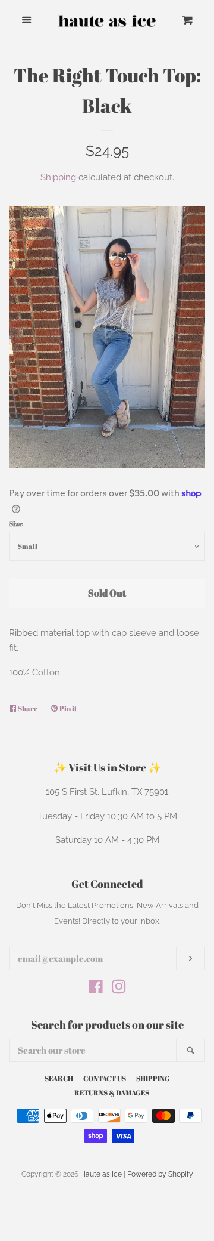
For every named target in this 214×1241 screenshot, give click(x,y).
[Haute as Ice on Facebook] (96, 989)
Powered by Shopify (160, 1174)
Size (16, 523)
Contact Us (104, 1078)
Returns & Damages (111, 1092)
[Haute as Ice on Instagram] (119, 989)
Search (59, 1078)
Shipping (58, 177)
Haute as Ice (101, 1174)
